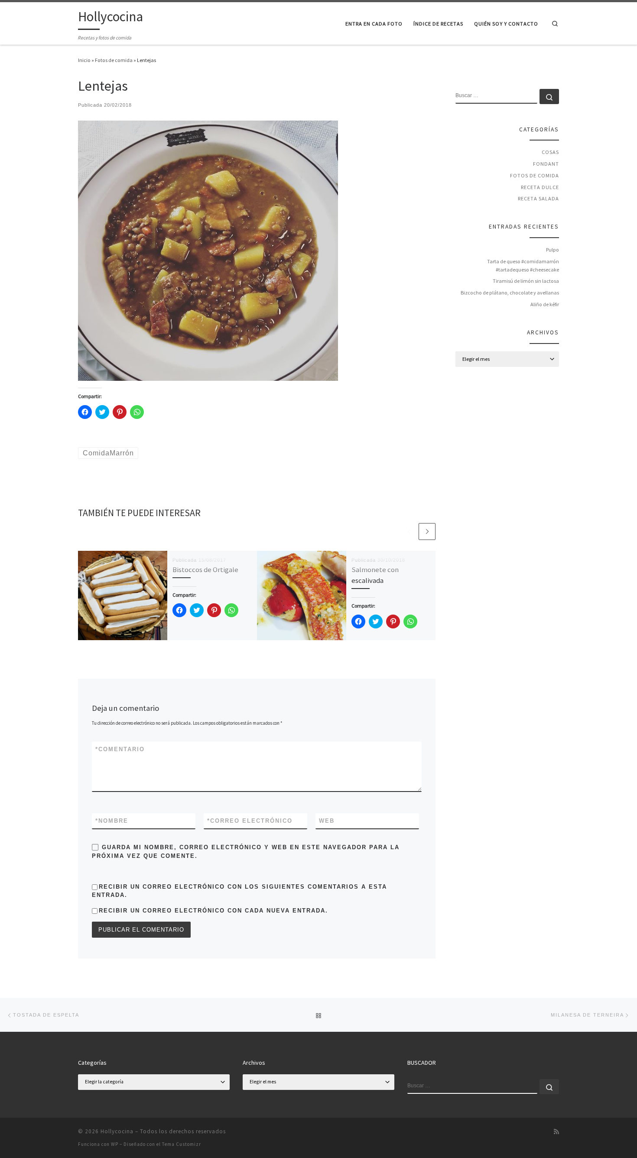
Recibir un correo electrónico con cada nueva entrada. (213, 910)
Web (327, 821)
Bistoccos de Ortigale (205, 569)
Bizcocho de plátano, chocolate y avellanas (510, 292)
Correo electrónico (249, 821)
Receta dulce (540, 187)
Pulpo (552, 249)
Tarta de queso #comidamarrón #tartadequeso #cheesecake (523, 265)
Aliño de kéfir (544, 304)
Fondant (546, 163)
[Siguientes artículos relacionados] (427, 531)
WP (114, 1144)
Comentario (120, 749)
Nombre (111, 821)
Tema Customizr (181, 1144)
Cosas (550, 152)
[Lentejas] (208, 250)
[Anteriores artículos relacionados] (408, 531)
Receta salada (538, 198)
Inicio (84, 60)
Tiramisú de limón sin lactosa (526, 281)
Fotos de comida (114, 60)
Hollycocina (117, 1131)
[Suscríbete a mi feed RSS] (556, 1132)
